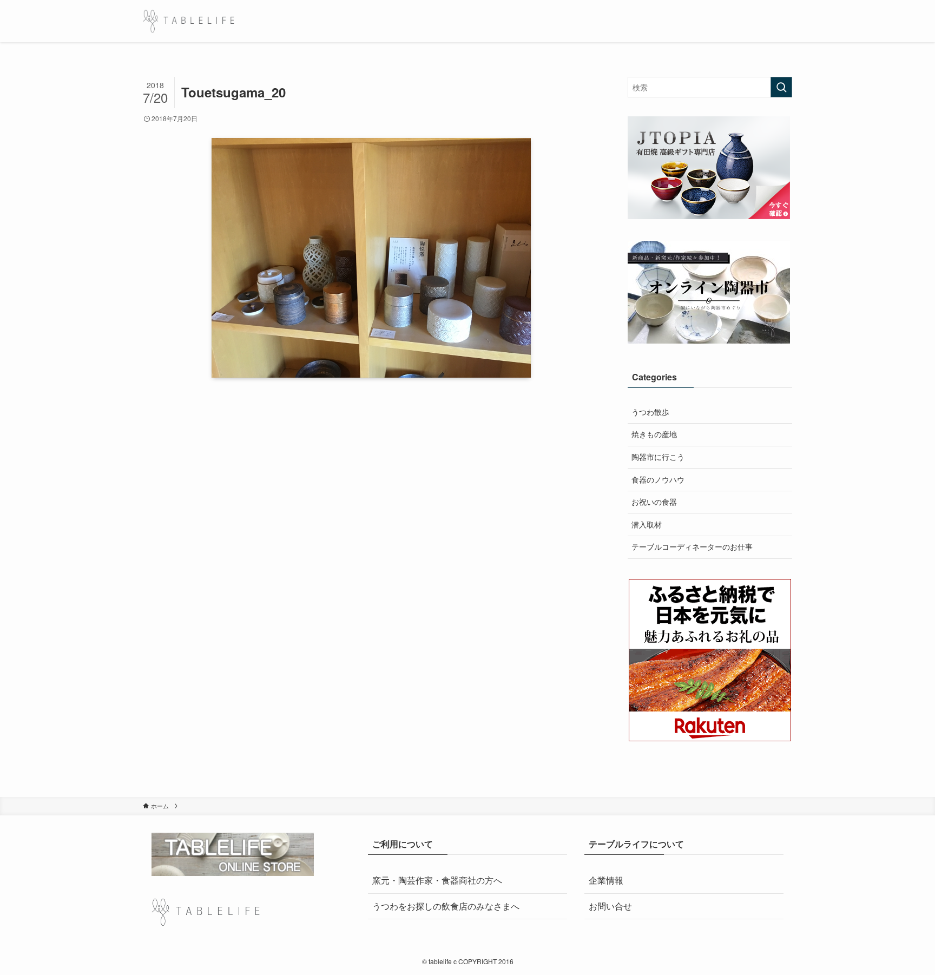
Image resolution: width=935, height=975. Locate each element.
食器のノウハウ (657, 479)
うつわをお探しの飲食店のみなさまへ (445, 906)
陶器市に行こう (657, 456)
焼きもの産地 (654, 434)
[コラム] (188, 21)
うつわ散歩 (650, 411)
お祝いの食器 (654, 501)
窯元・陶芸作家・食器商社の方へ (437, 880)
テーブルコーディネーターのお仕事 (692, 546)
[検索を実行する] (781, 87)
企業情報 (606, 880)
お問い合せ (610, 906)
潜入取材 (646, 524)
